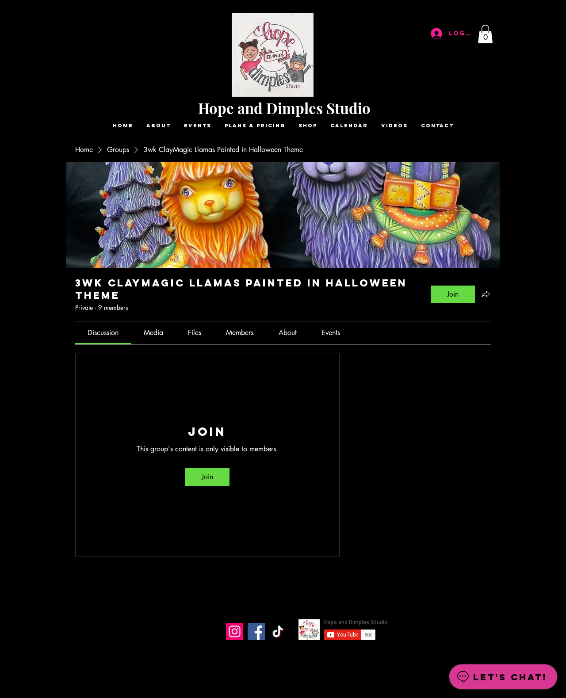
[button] (485, 34)
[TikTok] (278, 631)
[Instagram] (234, 631)
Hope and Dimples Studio (284, 108)
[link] (103, 332)
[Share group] (485, 294)
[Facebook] (256, 631)
